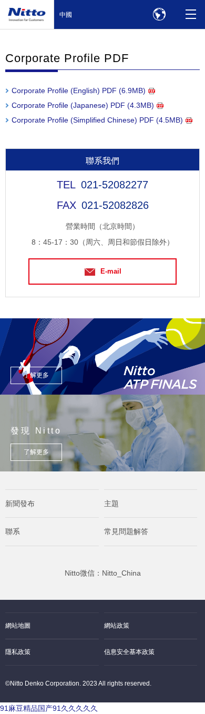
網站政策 (116, 625)
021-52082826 (115, 205)
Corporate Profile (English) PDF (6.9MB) (79, 90)
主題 (111, 503)
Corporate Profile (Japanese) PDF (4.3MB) (83, 105)
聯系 (12, 531)
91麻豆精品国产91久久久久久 (49, 708)
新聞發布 (20, 503)
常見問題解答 (126, 531)
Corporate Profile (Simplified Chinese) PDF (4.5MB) (97, 120)
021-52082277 (114, 184)
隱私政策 (17, 652)
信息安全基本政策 (129, 652)
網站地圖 (17, 625)
